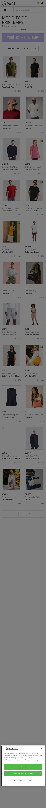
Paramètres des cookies (23, 780)
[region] (23, 765)
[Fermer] (41, 748)
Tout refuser (23, 767)
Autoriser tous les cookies (23, 774)
